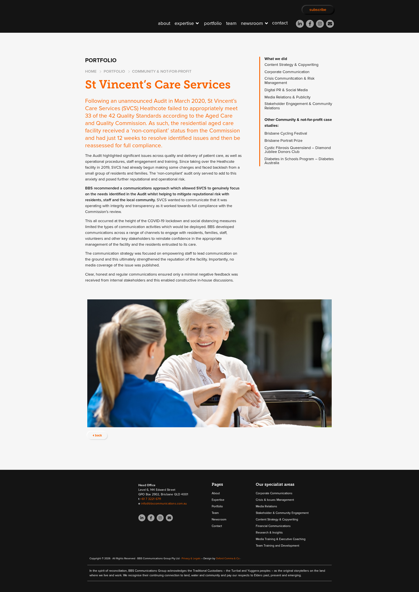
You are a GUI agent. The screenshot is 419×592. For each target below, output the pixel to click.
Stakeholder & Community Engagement (282, 513)
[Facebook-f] (310, 24)
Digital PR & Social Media (286, 90)
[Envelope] (330, 24)
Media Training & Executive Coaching (281, 539)
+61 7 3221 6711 (150, 499)
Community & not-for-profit (161, 71)
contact (280, 23)
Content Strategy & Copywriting (291, 64)
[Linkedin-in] (300, 24)
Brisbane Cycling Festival (285, 133)
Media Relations (266, 506)
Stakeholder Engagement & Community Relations (298, 105)
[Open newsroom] (266, 23)
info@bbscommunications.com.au (164, 503)
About (216, 493)
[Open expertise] (197, 23)
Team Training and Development (277, 545)
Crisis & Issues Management (275, 500)
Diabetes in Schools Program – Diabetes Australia (299, 160)
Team (215, 513)
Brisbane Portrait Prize (283, 140)
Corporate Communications (274, 493)
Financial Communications (273, 526)
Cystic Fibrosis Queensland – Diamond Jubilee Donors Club (297, 149)
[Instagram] (320, 24)
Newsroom (219, 519)
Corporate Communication (286, 72)
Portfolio (217, 506)
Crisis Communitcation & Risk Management (289, 80)
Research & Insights (269, 532)
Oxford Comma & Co (228, 558)
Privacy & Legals (191, 558)
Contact (217, 526)
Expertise (218, 500)
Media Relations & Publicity (287, 97)
